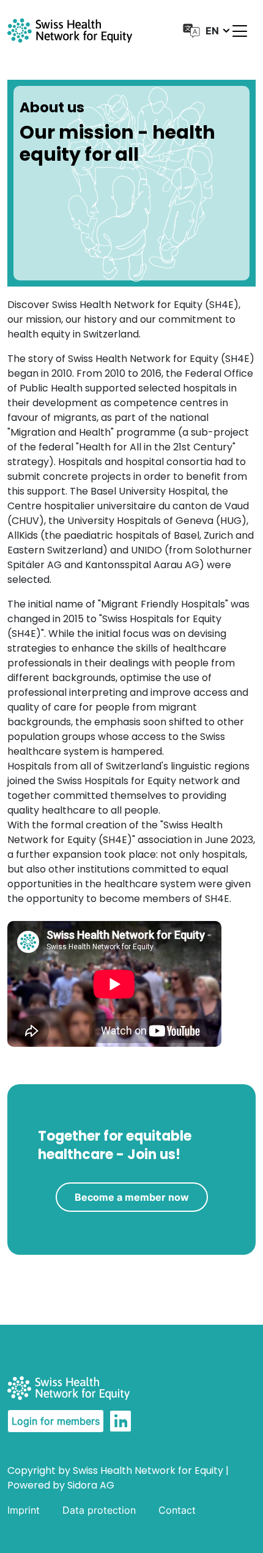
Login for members (56, 1421)
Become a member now (132, 1197)
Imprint (23, 1510)
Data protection (99, 1510)
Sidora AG (90, 1485)
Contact (177, 1510)
